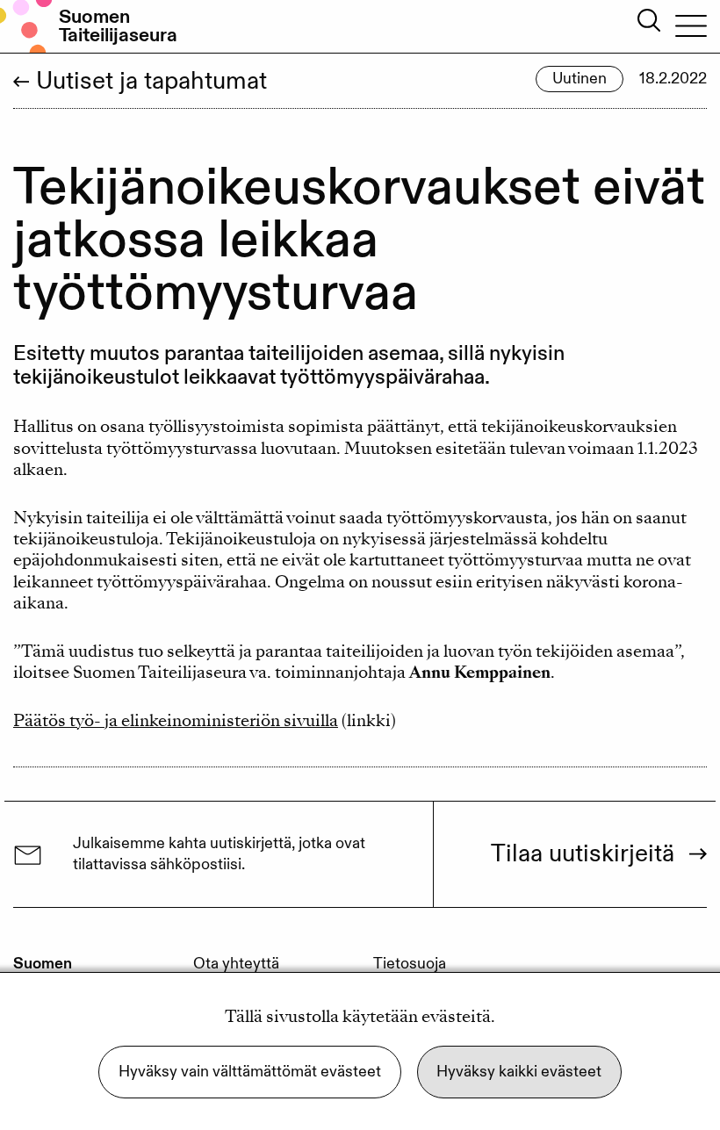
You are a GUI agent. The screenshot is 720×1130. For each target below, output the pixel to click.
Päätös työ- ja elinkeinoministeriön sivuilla (175, 720)
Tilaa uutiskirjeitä (582, 854)
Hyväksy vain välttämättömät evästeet (250, 1072)
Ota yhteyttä (236, 964)
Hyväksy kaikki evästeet (518, 1072)
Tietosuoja (409, 964)
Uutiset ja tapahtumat (151, 81)
